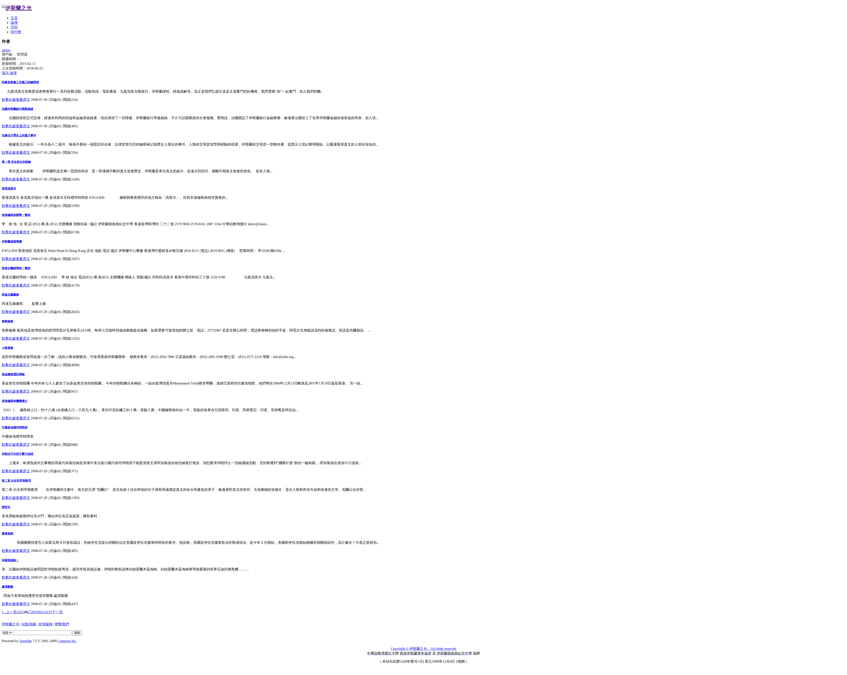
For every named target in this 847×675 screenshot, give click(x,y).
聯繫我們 (62, 624)
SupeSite (25, 641)
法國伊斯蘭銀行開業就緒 (17, 109)
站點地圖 (29, 624)
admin (6, 50)
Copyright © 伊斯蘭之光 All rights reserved (423, 649)
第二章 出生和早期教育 (16, 480)
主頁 (14, 18)
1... (4, 612)
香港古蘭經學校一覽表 (16, 268)
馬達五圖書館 (10, 294)
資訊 (5, 73)
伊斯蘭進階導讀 (12, 241)
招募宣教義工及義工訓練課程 (20, 82)
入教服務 (7, 347)
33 (50, 612)
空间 (14, 27)
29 (36, 612)
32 (47, 612)
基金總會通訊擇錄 (13, 374)
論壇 (14, 22)
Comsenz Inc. (67, 641)
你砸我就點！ (10, 560)
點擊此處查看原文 (16, 99)
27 (29, 612)
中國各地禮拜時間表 (15, 427)
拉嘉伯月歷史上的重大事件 (19, 135)
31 (43, 612)
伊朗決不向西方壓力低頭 (17, 454)
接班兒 (6, 507)
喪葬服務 (7, 321)
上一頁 (11, 612)
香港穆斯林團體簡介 (15, 401)
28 (32, 612)
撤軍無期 (7, 533)
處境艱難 (7, 586)
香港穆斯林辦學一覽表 (16, 215)
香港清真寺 (9, 188)
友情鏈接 (45, 624)
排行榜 (16, 32)
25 (22, 612)
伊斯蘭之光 (10, 624)
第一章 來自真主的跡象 (16, 161)
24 (18, 612)
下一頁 (57, 612)
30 (39, 612)
